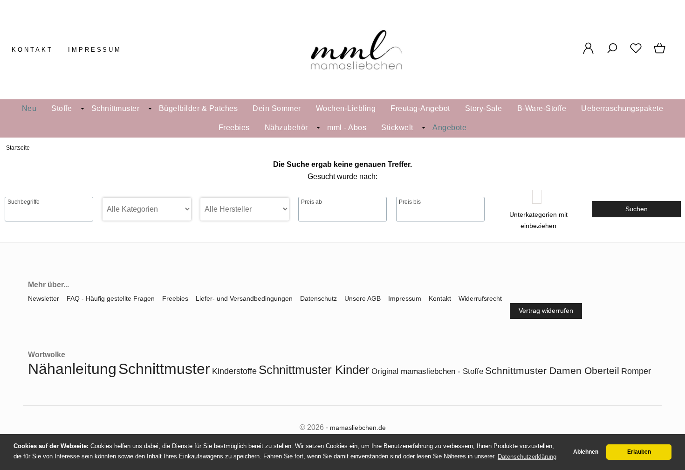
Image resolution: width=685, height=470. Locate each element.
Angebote (449, 127)
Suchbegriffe (23, 202)
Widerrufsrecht (480, 298)
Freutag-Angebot (420, 108)
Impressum (95, 49)
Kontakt (32, 49)
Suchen (636, 209)
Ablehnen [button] (585, 452)
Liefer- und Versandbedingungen (244, 298)
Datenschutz (318, 298)
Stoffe (61, 108)
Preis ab (311, 202)
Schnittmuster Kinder (314, 369)
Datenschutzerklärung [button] (527, 456)
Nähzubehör (286, 127)
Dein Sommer (277, 108)
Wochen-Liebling (346, 108)
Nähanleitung (72, 368)
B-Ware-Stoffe (542, 108)
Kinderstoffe (234, 371)
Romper (636, 371)
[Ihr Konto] (588, 53)
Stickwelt (397, 127)
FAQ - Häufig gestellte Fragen (111, 298)
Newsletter (43, 298)
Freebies (234, 127)
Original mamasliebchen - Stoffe (427, 371)
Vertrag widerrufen (546, 310)
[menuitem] (29, 108)
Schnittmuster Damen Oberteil (552, 370)
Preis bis (410, 202)
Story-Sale (483, 108)
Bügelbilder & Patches (198, 108)
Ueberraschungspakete (622, 108)
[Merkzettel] (636, 53)
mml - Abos (346, 127)
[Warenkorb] (660, 53)
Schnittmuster (115, 108)
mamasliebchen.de (358, 427)
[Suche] (612, 53)
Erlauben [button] (639, 452)
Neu (29, 108)
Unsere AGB (362, 298)
